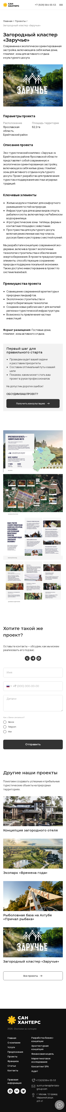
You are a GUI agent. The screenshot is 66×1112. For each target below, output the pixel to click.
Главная (12, 1037)
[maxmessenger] (38, 658)
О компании (14, 1042)
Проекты (12, 1056)
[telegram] (33, 658)
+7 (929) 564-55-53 (45, 4)
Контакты (13, 1070)
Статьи (12, 1065)
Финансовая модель (42, 1053)
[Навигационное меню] (61, 4)
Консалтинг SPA (40, 1066)
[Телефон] (27, 658)
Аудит (34, 1071)
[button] (33, 403)
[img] (10, 1091)
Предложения (15, 1051)
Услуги (11, 1047)
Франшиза (13, 1061)
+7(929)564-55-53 (46, 1080)
